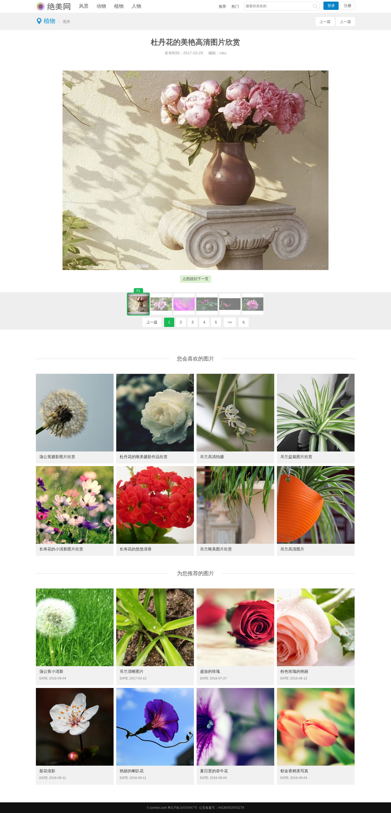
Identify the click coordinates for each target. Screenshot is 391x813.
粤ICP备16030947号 (182, 808)
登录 (331, 5)
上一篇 (325, 21)
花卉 (66, 21)
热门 (235, 6)
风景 (84, 6)
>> (230, 322)
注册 (347, 5)
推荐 (222, 6)
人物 (136, 6)
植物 (119, 6)
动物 (101, 6)
